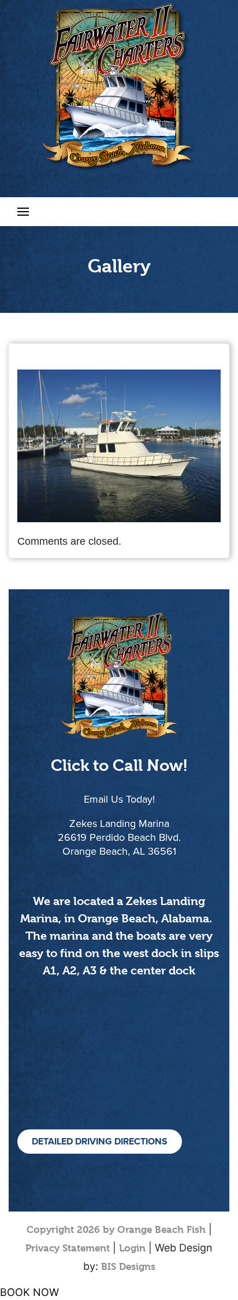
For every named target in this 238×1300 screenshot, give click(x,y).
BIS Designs (128, 1266)
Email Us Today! (119, 799)
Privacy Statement (67, 1248)
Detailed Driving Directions (100, 1141)
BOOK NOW (29, 1292)
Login (132, 1248)
